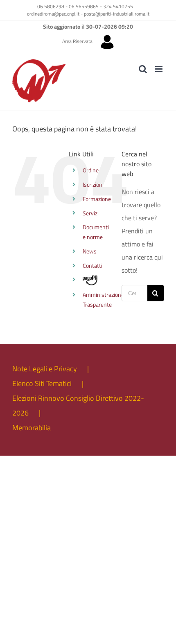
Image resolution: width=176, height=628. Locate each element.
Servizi (91, 213)
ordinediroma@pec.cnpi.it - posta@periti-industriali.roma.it (88, 14)
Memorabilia (31, 427)
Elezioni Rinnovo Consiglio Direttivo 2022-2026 (78, 405)
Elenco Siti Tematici (42, 383)
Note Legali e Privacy (44, 368)
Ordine (91, 170)
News (90, 251)
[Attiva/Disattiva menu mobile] (159, 69)
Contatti (92, 265)
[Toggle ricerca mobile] (143, 69)
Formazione (97, 198)
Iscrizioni (93, 184)
